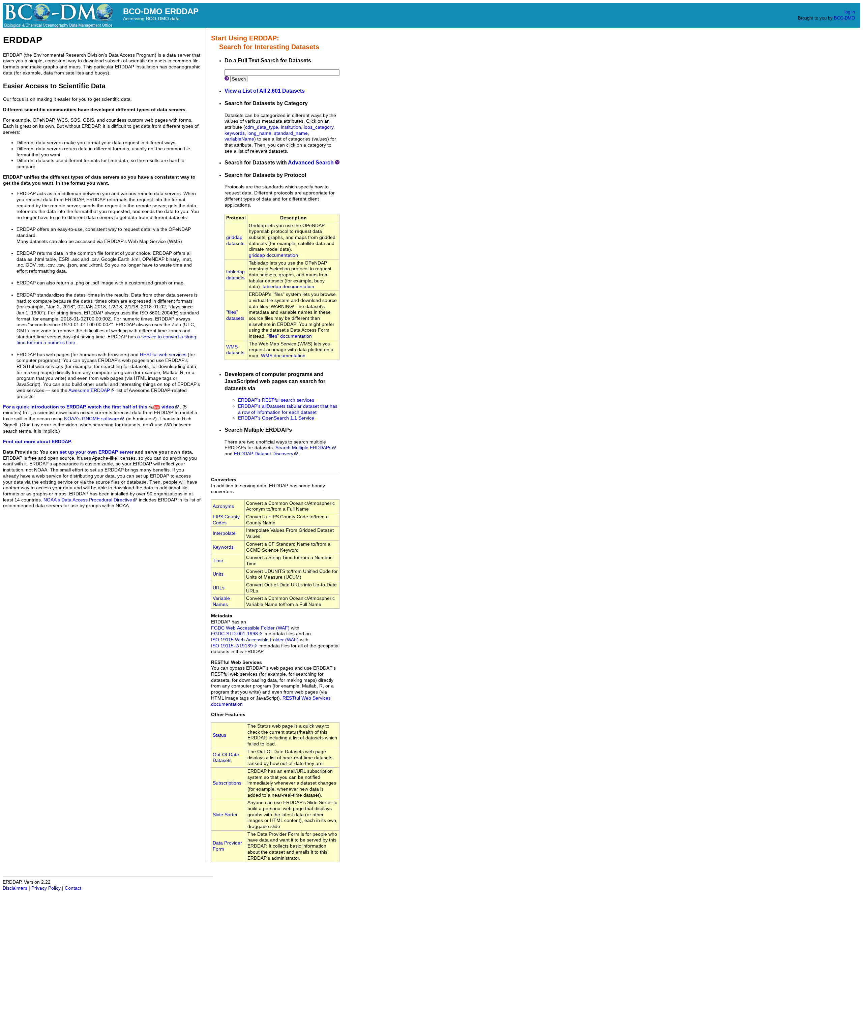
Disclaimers (15, 888)
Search (239, 79)
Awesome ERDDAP (89, 390)
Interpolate (224, 533)
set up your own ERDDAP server (96, 452)
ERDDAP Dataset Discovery (263, 453)
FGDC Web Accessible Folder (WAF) (250, 628)
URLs (219, 587)
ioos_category (318, 127)
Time (218, 560)
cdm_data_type (261, 127)
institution (291, 127)
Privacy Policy (46, 888)
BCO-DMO (844, 18)
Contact (73, 888)
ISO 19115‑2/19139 (232, 645)
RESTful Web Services (236, 662)
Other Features (228, 714)
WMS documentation (283, 355)
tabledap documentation (288, 286)
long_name (259, 133)
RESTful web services (163, 354)
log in (849, 11)
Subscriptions (227, 783)
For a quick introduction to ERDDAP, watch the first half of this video (88, 406)
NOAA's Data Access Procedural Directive (87, 499)
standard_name (291, 133)
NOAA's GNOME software (91, 418)
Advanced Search (311, 162)
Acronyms (223, 506)
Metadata (221, 615)
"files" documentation (289, 336)
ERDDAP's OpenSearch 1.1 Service (276, 418)
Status (219, 735)
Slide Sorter (225, 814)
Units (218, 574)
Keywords (223, 547)
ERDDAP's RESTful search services (276, 400)
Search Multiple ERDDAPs (303, 447)
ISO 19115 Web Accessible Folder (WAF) (255, 639)
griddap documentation (273, 255)
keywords (235, 133)
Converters (223, 479)
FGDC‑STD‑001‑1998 (234, 633)
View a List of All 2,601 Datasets (265, 91)
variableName (239, 139)
